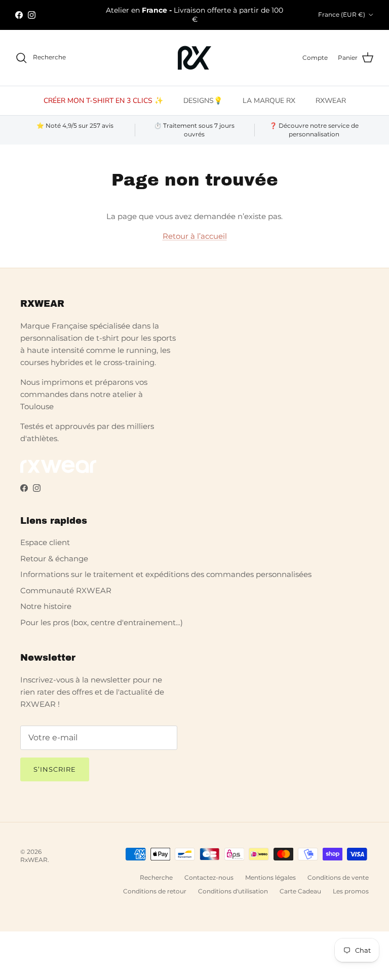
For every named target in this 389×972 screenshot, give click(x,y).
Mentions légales (270, 877)
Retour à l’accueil (195, 236)
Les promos (351, 891)
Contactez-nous (209, 877)
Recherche (156, 877)
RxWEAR (34, 859)
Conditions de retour (154, 891)
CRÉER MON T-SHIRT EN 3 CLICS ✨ (103, 100)
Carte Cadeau (300, 891)
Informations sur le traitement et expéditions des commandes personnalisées (166, 574)
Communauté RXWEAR (65, 590)
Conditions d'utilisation (233, 891)
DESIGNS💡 (202, 100)
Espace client (45, 542)
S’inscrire (54, 769)
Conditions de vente (338, 877)
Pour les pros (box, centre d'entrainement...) (101, 622)
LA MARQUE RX (269, 100)
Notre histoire (45, 606)
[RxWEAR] (194, 58)
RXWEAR (331, 100)
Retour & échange (54, 558)
